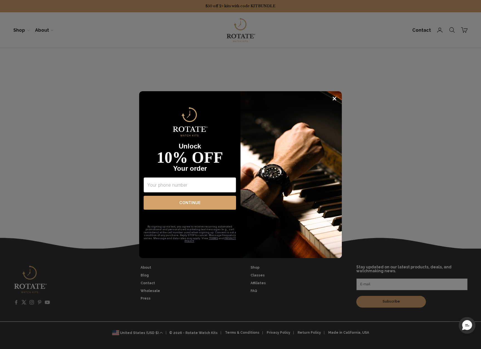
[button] (467, 325)
